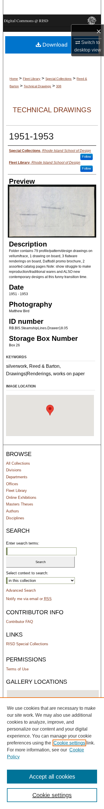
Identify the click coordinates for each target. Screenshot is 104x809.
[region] (52, 753)
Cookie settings (69, 742)
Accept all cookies (52, 776)
